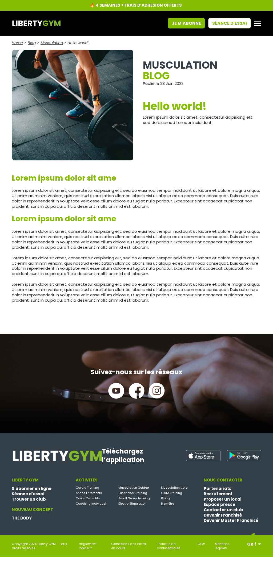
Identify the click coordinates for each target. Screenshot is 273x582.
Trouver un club (29, 499)
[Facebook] (136, 391)
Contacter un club (223, 510)
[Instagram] (157, 391)
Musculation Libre (174, 487)
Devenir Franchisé (223, 515)
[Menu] (257, 23)
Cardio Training (87, 487)
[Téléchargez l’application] (203, 455)
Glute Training (171, 493)
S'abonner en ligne (31, 488)
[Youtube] (116, 391)
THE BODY (22, 518)
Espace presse (219, 504)
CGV (201, 544)
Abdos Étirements (89, 493)
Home (17, 42)
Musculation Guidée (133, 487)
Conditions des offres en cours (128, 546)
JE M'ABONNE (186, 23)
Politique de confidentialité (168, 546)
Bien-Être (167, 503)
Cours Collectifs (88, 498)
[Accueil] (36, 23)
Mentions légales (222, 546)
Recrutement (218, 494)
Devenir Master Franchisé (231, 520)
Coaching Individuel (91, 503)
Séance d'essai (229, 23)
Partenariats (217, 488)
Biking (165, 498)
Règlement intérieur (88, 546)
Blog (32, 42)
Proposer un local (223, 499)
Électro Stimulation (132, 503)
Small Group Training (134, 498)
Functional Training (132, 493)
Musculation (52, 42)
